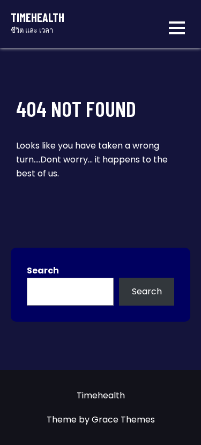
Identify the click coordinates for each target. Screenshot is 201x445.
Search (43, 270)
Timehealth (37, 17)
